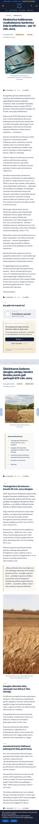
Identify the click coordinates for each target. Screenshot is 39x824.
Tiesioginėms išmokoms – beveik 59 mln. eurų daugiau (20, 443)
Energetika (18, 15)
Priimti (5, 821)
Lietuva (29, 34)
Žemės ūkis (29, 384)
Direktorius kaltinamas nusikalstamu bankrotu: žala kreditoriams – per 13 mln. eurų (19, 24)
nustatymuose (28, 817)
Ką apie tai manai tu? (18, 460)
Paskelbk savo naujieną (29, 1)
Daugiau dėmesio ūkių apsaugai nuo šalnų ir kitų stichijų (20, 450)
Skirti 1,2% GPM (19, 343)
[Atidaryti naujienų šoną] (1, 412)
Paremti (18, 339)
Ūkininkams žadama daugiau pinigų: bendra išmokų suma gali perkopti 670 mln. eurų (18, 373)
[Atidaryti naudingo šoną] (38, 412)
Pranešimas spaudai (9, 37)
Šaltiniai (13, 464)
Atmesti (14, 821)
